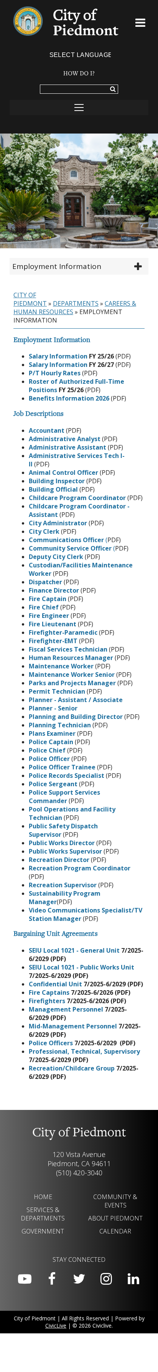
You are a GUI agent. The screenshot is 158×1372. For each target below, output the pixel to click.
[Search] (113, 89)
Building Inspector (57, 481)
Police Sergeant (53, 784)
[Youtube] (24, 1279)
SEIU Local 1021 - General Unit (74, 950)
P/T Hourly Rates (55, 373)
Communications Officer (67, 540)
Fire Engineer (49, 615)
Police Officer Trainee (62, 767)
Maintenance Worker (61, 666)
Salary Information (58, 356)
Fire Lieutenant (52, 624)
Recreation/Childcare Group (72, 1068)
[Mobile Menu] (141, 24)
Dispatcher (45, 582)
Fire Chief (44, 607)
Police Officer (49, 758)
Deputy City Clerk (56, 556)
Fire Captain (47, 599)
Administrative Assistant (67, 447)
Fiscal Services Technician (68, 649)
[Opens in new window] (81, 373)
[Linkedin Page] (133, 1279)
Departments (76, 303)
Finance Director (54, 590)
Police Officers (51, 1043)
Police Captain (51, 742)
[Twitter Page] (79, 1279)
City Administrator (58, 523)
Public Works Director (62, 843)
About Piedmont (115, 1218)
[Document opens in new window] (110, 398)
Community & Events (115, 1201)
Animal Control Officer (63, 472)
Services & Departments (43, 1214)
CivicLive (55, 1325)
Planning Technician (60, 725)
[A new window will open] (74, 742)
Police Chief (47, 750)
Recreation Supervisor (63, 885)
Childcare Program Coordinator (77, 498)
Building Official (53, 489)
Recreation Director (59, 859)
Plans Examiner (52, 733)
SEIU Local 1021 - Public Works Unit (81, 967)
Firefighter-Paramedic (63, 632)
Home (43, 1197)
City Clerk (44, 531)
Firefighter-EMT (53, 641)
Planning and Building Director (76, 716)
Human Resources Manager (71, 657)
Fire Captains (50, 992)
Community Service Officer (70, 548)
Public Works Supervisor (65, 851)
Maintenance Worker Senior (72, 674)
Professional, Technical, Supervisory (84, 1051)
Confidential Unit (56, 984)
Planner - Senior (53, 708)
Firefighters (48, 1001)
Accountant (46, 430)
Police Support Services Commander (64, 796)
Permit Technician (57, 691)
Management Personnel (66, 1009)
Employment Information (56, 266)
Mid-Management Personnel (73, 1026)
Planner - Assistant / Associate (76, 700)
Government (42, 1231)
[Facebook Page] (52, 1279)
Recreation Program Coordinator (79, 868)
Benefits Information (61, 398)
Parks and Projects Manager (72, 683)
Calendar (115, 1231)
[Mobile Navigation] (79, 107)
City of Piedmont (30, 299)
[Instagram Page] (106, 1279)
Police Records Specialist (66, 775)
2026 (101, 398)
